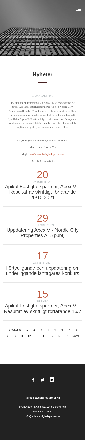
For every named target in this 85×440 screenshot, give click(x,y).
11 (22, 336)
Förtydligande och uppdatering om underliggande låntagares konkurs (43, 270)
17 (66, 336)
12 (29, 336)
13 (36, 336)
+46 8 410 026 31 (42, 411)
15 (51, 336)
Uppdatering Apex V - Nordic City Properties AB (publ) (43, 232)
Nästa (75, 336)
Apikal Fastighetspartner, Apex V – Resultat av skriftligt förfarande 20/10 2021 (42, 192)
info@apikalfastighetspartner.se (46, 154)
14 (44, 336)
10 (14, 336)
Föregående (14, 329)
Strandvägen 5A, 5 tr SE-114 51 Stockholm (42, 406)
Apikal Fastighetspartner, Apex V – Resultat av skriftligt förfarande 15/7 (42, 308)
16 (59, 336)
